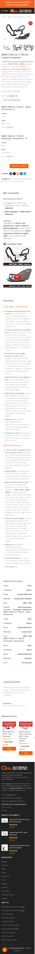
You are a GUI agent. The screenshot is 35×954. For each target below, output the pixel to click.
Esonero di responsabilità (10, 925)
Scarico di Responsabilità (10, 929)
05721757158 (6, 807)
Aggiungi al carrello (19, 166)
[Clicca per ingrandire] (5, 39)
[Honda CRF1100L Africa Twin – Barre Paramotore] (4, 849)
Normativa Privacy (7, 921)
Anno (3, 120)
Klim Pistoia (5, 891)
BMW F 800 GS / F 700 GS (23, 17)
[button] (3, 32)
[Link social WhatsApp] (24, 173)
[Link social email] (17, 173)
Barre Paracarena (16, 179)
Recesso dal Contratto (9, 940)
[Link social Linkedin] (21, 173)
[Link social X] (14, 173)
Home (3, 17)
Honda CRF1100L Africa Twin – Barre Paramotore (19, 847)
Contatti (4, 810)
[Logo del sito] (21, 11)
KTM (3, 880)
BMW (10, 17)
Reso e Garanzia (7, 936)
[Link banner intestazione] (17, 4)
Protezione (18, 181)
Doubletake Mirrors (8, 895)
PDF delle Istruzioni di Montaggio (12, 910)
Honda (3, 873)
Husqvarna (5, 876)
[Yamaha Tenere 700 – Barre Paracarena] (4, 836)
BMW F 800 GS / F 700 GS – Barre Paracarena (8, 734)
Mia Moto (4, 865)
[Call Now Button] (4, 949)
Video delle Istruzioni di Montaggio (13, 907)
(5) (12, 739)
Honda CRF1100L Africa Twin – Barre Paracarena (19, 820)
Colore (4, 113)
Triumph (4, 884)
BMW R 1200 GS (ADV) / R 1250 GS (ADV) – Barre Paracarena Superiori (25, 736)
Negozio (4, 862)
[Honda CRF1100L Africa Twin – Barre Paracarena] (4, 823)
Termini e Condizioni (8, 932)
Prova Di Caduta (7, 914)
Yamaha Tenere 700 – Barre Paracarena (18, 833)
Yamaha (4, 887)
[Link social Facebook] (10, 173)
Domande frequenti (8, 918)
